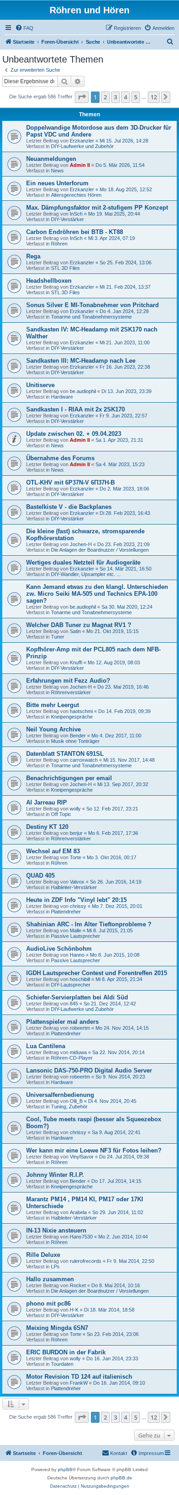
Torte (75, 857)
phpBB (65, 1469)
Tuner (57, 636)
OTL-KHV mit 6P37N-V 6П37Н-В (70, 482)
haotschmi (81, 711)
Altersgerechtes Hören (76, 195)
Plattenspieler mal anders (62, 1021)
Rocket (78, 1285)
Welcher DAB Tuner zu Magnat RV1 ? (78, 625)
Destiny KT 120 (47, 826)
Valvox (77, 881)
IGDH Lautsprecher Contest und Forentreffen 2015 (96, 973)
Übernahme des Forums (60, 458)
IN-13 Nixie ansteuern (56, 1230)
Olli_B (76, 1101)
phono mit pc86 (48, 1303)
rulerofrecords (85, 1261)
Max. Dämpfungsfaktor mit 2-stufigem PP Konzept (97, 207)
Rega (33, 256)
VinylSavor (82, 1156)
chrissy (78, 906)
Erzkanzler (82, 140)
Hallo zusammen (50, 1279)
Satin (75, 631)
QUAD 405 (40, 875)
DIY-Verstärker (67, 219)
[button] (82, 97)
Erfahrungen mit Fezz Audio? (68, 680)
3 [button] (115, 97)
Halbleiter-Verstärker (74, 887)
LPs (55, 1266)
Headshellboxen (49, 280)
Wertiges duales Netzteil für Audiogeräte (83, 562)
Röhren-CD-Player (72, 1058)
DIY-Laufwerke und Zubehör (82, 146)
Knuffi (76, 662)
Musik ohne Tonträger (75, 741)
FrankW (79, 1383)
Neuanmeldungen (51, 158)
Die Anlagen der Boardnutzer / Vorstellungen (100, 550)
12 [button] (154, 97)
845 (74, 1003)
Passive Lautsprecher (75, 936)
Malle (75, 930)
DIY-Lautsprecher (70, 984)
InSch (76, 214)
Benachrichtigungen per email (69, 778)
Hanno (77, 955)
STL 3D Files (65, 268)
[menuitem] (24, 28)
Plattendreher (66, 911)
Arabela (78, 1212)
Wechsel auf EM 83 (53, 851)
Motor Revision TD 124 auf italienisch (79, 1376)
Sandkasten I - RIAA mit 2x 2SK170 (75, 409)
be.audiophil (83, 391)
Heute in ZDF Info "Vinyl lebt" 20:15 (76, 899)
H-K (74, 1309)
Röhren (59, 243)
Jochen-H (81, 544)
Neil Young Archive (53, 729)
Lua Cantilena (45, 1046)
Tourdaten (62, 1364)
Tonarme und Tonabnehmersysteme (91, 317)
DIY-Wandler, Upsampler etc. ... (86, 574)
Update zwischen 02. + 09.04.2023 (73, 433)
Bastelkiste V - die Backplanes (69, 506)
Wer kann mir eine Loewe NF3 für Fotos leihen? (94, 1150)
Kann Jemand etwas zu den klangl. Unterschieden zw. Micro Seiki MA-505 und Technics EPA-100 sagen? (97, 593)
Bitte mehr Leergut (52, 705)
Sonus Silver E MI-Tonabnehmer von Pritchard (92, 305)
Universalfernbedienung (60, 1094)
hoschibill (80, 979)
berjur (76, 833)
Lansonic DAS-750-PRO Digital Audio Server (89, 1070)
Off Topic (61, 814)
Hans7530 (81, 1236)
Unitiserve (40, 385)
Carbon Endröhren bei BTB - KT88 (74, 231)
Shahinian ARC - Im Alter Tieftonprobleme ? (88, 924)
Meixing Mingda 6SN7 (57, 1327)
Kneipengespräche (72, 716)
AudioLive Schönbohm (59, 948)
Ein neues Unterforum (57, 183)
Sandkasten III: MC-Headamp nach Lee (80, 360)
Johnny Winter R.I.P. (55, 1174)
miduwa (78, 1052)
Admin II (80, 165)
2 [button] (105, 97)
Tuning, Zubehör (69, 1106)
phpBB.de (121, 1477)
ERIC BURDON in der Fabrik (66, 1352)
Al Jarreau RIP (46, 802)
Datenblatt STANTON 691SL (65, 753)
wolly (75, 808)
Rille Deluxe (43, 1254)
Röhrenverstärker (71, 692)
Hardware (62, 396)
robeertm (80, 1028)
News (57, 170)
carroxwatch (84, 760)
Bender (78, 735)
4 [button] (125, 97)
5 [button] (135, 97)
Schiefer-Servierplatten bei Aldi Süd (77, 997)
